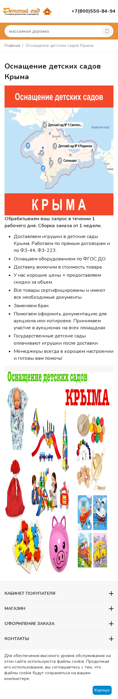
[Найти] (107, 31)
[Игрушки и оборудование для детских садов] (28, 11)
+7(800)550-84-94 (93, 11)
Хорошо (102, 690)
